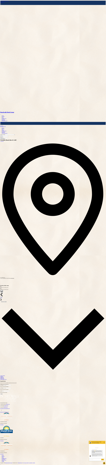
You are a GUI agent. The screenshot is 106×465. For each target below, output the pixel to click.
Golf (2, 117)
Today (1, 297)
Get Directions (12, 278)
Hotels (3, 115)
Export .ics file (2, 378)
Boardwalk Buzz (4, 118)
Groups (3, 130)
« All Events (2, 141)
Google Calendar (2, 375)
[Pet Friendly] (6, 449)
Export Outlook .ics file (3, 379)
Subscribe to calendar (3, 301)
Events (3, 460)
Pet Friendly (2, 424)
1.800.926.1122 (2, 2)
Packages (3, 116)
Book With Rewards (3, 126)
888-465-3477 (6, 405)
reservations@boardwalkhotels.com (5, 408)
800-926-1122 (8, 404)
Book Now (3, 132)
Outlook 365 (2, 377)
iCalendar (1, 376)
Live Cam (3, 119)
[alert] (53, 287)
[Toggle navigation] (0, 114)
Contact (3, 461)
